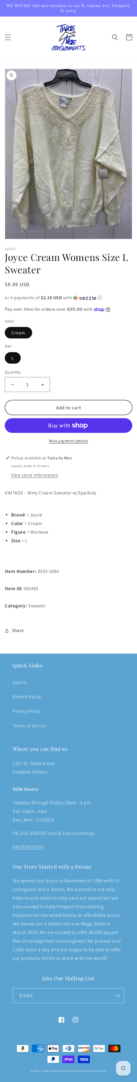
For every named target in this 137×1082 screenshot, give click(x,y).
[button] (8, 37)
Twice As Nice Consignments (60, 1070)
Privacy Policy (26, 711)
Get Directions (28, 846)
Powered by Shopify (92, 1070)
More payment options (68, 440)
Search (20, 682)
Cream (18, 333)
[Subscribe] (117, 995)
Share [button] (18, 630)
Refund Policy (27, 697)
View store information (34, 475)
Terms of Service (29, 726)
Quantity (13, 372)
